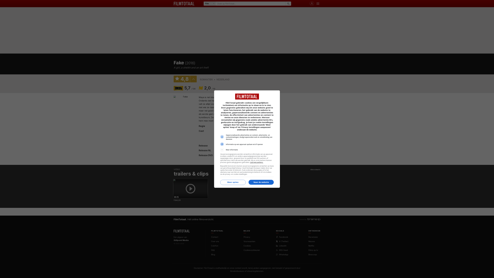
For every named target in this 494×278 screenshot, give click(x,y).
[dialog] (247, 139)
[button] (247, 150)
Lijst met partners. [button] (256, 162)
